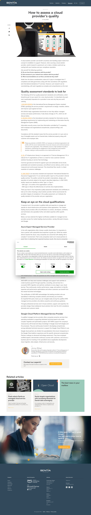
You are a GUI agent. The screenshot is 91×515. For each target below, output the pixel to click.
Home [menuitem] (9, 480)
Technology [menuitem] (10, 483)
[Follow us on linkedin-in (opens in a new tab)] (66, 487)
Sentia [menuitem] (44, 511)
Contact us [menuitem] (10, 490)
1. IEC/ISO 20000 (26, 104)
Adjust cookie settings (45, 272)
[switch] (37, 267)
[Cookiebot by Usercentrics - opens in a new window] (68, 242)
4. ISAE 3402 (25, 173)
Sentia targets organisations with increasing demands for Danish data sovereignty (45, 398)
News (10, 394)
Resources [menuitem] (10, 485)
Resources (70, 3)
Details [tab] (45, 246)
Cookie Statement (29, 259)
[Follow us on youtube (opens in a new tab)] (72, 487)
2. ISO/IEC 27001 (26, 118)
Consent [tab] (26, 246)
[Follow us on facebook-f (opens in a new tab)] (69, 487)
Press (37, 394)
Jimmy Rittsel (36, 348)
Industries (57, 3)
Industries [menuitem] (10, 482)
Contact (82, 3)
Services (51, 3)
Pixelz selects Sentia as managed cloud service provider (16, 398)
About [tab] (65, 246)
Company (64, 3)
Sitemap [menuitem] (48, 511)
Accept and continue (64, 272)
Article (45, 9)
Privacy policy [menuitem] (53, 511)
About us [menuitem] (9, 488)
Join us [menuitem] (9, 486)
